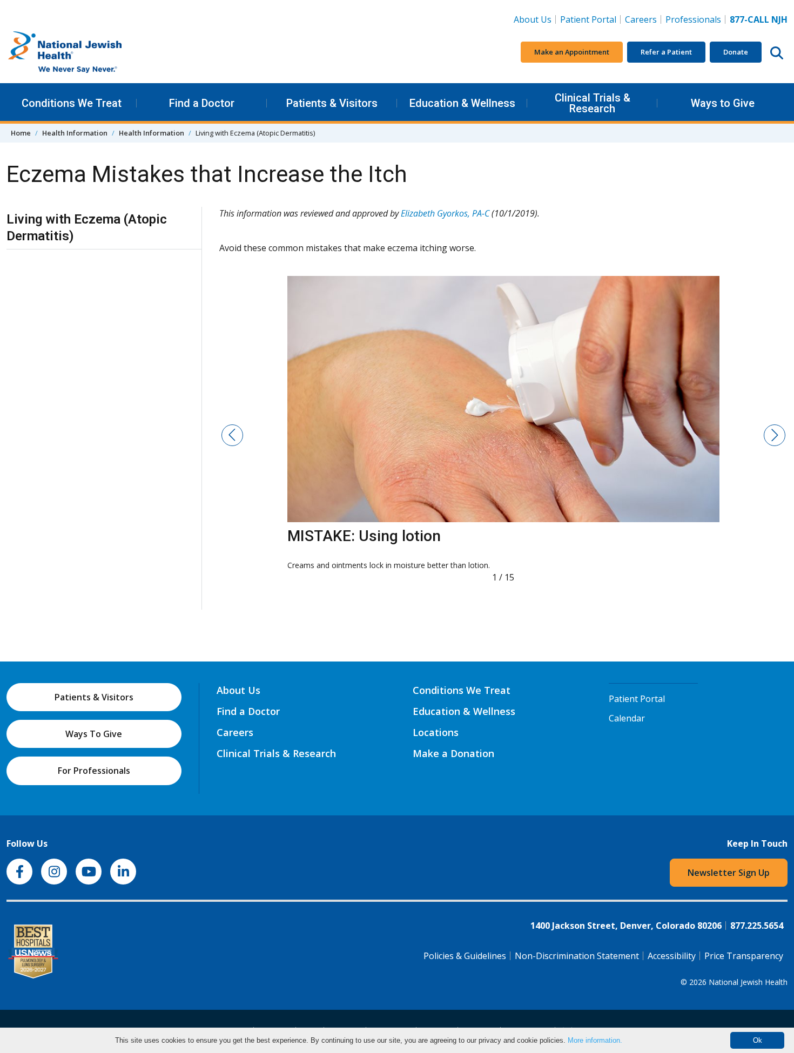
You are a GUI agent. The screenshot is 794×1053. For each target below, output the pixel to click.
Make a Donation (453, 753)
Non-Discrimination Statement (577, 956)
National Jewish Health (748, 982)
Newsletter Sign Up (729, 873)
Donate (735, 52)
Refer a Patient (666, 52)
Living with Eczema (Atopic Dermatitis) (86, 228)
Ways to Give (723, 103)
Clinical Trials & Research (592, 103)
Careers (643, 19)
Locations (436, 732)
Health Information (74, 133)
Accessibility (672, 956)
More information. (595, 1040)
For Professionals (94, 771)
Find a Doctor (201, 103)
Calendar (627, 718)
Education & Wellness (462, 103)
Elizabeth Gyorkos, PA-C (445, 213)
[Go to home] (87, 52)
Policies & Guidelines (464, 956)
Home (21, 133)
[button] (232, 435)
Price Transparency (743, 956)
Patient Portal (588, 19)
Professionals (693, 19)
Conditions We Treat (72, 103)
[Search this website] (777, 52)
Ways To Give (93, 734)
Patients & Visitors (332, 103)
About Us (532, 19)
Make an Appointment (571, 52)
